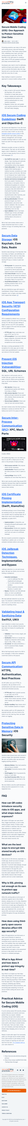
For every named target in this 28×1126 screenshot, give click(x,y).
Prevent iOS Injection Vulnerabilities (11, 362)
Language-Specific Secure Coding (10, 42)
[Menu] (25, 2)
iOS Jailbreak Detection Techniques (10, 552)
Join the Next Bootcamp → (14, 1090)
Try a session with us (19, 1042)
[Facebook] (18, 1070)
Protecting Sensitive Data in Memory (12, 727)
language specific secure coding (11, 133)
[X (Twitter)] (20, 1070)
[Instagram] (23, 1070)
